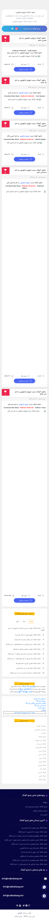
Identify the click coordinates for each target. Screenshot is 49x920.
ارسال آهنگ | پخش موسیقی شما (36, 807)
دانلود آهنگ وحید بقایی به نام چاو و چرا (34, 828)
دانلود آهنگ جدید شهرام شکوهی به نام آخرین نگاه (31, 124)
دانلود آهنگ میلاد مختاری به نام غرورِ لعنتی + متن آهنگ (28, 864)
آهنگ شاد (43, 769)
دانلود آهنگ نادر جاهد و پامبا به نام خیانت (29, 640)
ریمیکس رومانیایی (40, 730)
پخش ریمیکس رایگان (40, 811)
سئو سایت (42, 708)
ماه (24, 621)
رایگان (43, 710)
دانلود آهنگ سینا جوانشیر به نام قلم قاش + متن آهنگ (25, 644)
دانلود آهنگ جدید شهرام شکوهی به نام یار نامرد (31, 81)
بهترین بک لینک (29, 686)
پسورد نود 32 (41, 701)
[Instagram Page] (17, 28)
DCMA (45, 803)
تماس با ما (44, 815)
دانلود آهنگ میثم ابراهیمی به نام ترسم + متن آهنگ (29, 860)
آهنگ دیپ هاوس (40, 740)
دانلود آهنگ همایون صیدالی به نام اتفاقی (33, 856)
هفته (31, 621)
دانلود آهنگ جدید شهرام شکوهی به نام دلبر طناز (31, 393)
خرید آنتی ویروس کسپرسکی (24, 712)
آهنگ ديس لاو (41, 744)
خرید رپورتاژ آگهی (25, 691)
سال (17, 621)
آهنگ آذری (42, 776)
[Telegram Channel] (11, 28)
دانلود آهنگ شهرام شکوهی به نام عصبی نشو (33, 39)
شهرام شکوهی (24, 53)
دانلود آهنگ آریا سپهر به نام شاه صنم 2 (34, 852)
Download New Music (12, 96)
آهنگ (39, 64)
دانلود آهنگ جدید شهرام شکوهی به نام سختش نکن (31, 171)
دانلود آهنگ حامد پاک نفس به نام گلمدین (33, 848)
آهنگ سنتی (42, 755)
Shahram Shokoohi (27, 96)
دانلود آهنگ (42, 737)
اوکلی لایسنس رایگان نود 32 (36, 703)
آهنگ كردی (42, 762)
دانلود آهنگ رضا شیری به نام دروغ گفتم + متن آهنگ (25, 659)
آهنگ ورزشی (42, 765)
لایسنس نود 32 (40, 706)
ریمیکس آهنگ (41, 726)
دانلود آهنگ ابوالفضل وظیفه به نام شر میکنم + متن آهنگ (28, 836)
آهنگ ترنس (42, 751)
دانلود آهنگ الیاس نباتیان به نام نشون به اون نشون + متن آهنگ (25, 840)
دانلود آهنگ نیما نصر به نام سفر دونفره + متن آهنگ (25, 654)
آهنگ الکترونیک (40, 748)
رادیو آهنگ (36, 29)
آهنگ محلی (42, 772)
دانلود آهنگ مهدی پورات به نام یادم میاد (29, 635)
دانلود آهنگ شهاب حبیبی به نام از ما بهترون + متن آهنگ (26, 629)
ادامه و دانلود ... (23, 69)
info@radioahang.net (13, 886)
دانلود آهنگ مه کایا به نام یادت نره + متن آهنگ (27, 673)
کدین (20, 913)
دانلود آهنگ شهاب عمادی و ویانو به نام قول (28, 649)
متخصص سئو (25, 689)
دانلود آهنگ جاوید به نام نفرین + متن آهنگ (32, 832)
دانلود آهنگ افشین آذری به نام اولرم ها (30, 663)
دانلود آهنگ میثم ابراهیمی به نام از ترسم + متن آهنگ (29, 844)
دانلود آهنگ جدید (36, 53)
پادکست (43, 733)
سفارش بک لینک (40, 699)
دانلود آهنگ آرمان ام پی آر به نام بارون (30, 668)
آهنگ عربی (42, 758)
